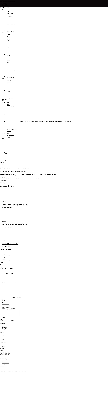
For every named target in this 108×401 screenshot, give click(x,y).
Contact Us (3, 329)
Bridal (3, 335)
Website (12, 371)
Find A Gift (8, 55)
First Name (3, 300)
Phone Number (4, 305)
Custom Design (4, 327)
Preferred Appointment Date (6, 307)
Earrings (7, 168)
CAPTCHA (3, 317)
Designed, (15, 371)
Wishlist (3, 164)
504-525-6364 (4, 3)
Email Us (1, 350)
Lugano (6, 153)
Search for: (2, 320)
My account (3, 163)
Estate (3, 339)
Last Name (3, 302)
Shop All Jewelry (9, 47)
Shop (3, 171)
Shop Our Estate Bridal (10, 31)
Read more (10, 207)
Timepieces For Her (10, 98)
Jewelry (4, 168)
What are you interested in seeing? (7, 309)
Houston (6, 160)
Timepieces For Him (10, 91)
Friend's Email (4, 259)
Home (1, 168)
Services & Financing (5, 328)
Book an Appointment (5, 5)
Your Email (3, 255)
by (22, 371)
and (17, 371)
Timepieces (3, 336)
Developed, (20, 371)
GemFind (24, 371)
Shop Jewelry (9, 131)
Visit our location (4, 4)
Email (2, 361)
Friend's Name (4, 257)
